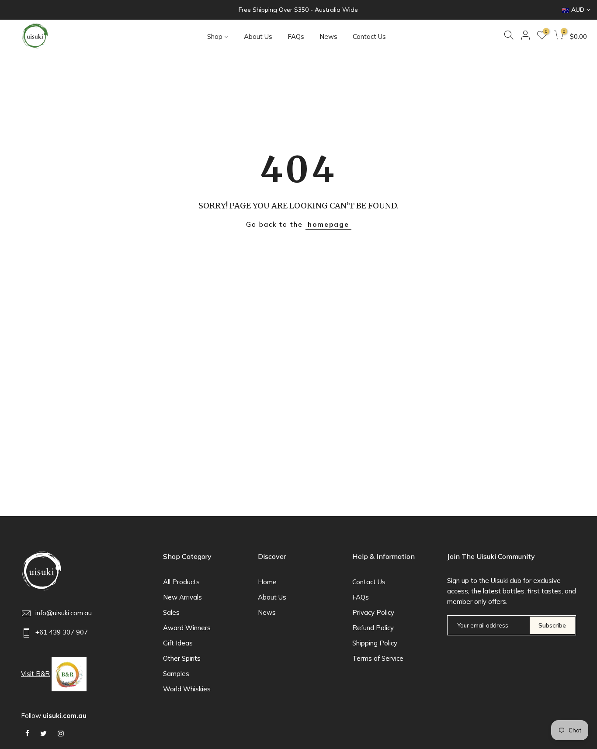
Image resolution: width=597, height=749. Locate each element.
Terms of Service (377, 658)
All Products (181, 582)
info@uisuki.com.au (63, 613)
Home (267, 582)
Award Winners (187, 628)
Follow (54, 715)
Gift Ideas (178, 643)
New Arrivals (182, 597)
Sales (171, 612)
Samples (176, 673)
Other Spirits (182, 658)
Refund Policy (373, 628)
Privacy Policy (373, 612)
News (328, 36)
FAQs (296, 36)
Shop (214, 36)
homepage (328, 224)
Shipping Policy (374, 643)
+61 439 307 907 (61, 632)
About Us (258, 36)
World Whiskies (187, 689)
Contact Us (369, 36)
